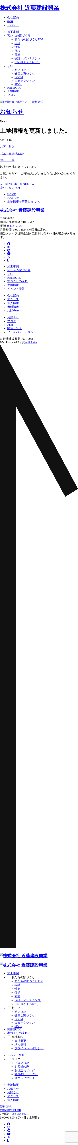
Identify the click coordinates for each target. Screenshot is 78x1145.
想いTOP (20, 69)
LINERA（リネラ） (27, 62)
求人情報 (13, 303)
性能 (17, 47)
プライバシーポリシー (21, 332)
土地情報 (13, 91)
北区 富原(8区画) (12, 153)
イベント (13, 25)
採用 (10, 21)
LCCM (19, 77)
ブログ (11, 94)
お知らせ (12, 111)
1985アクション (25, 80)
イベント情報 (16, 288)
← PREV (5, 184)
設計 (17, 43)
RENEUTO (14, 87)
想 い (16, 1007)
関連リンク (14, 328)
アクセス (13, 299)
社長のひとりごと (26, 1074)
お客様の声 (22, 1066)
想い (10, 66)
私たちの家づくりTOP (29, 39)
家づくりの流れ (10, 187)
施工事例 (13, 31)
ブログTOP (22, 1062)
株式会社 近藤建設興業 (29, 7)
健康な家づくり (25, 73)
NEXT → (28, 184)
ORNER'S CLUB (10, 1110)
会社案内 (13, 17)
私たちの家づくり (18, 35)
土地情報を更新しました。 (24, 201)
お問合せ (13, 310)
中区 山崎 (7, 160)
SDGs (18, 84)
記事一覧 (17, 184)
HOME (11, 194)
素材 (17, 54)
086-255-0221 (15, 225)
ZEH (10, 324)
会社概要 (20, 1040)
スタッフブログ (25, 1078)
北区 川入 (7, 146)
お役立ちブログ (25, 1070)
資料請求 (13, 306)
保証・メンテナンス (28, 58)
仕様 (17, 50)
